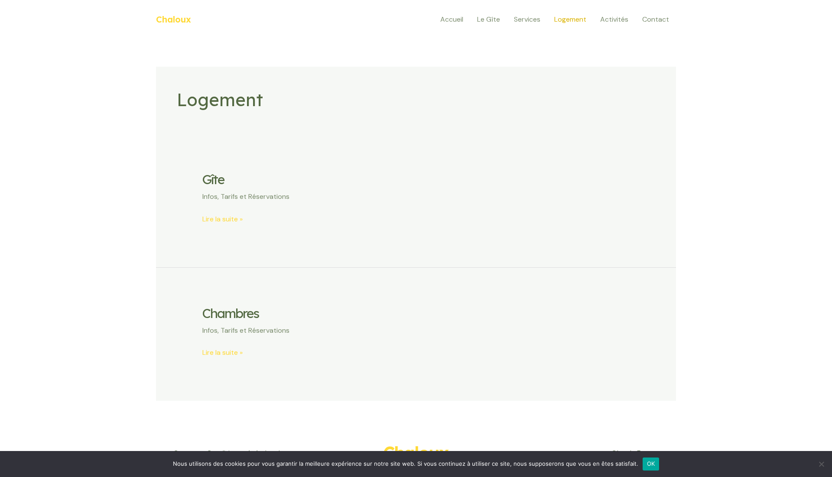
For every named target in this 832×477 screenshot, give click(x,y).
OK (651, 463)
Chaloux (173, 19)
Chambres (230, 313)
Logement (570, 19)
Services (527, 19)
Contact (655, 19)
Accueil (451, 19)
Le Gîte (488, 19)
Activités (614, 19)
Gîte (213, 179)
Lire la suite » (222, 218)
